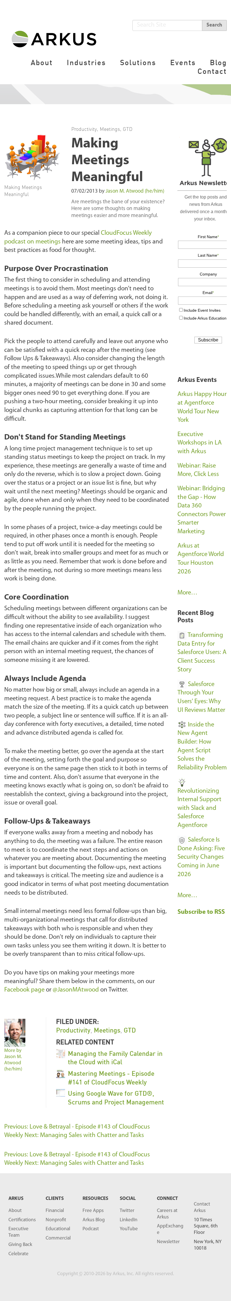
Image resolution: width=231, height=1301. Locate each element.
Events (183, 62)
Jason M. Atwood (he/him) (135, 191)
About (42, 62)
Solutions (138, 62)
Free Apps (93, 1210)
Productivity (84, 129)
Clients (55, 1198)
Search (214, 25)
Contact (212, 71)
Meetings (110, 129)
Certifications (22, 1220)
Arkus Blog (94, 1220)
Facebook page (24, 990)
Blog (218, 62)
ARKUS (15, 1198)
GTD (127, 129)
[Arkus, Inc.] (57, 39)
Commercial (58, 1238)
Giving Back (20, 1244)
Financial (55, 1210)
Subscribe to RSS (201, 912)
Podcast (91, 1229)
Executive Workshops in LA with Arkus (199, 443)
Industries (86, 62)
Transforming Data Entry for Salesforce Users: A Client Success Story (201, 652)
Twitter (127, 1210)
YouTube (129, 1229)
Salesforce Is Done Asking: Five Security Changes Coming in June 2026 (201, 857)
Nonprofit (56, 1220)
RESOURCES (95, 1198)
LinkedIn (128, 1220)
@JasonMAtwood (76, 990)
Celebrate (18, 1254)
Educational (58, 1229)
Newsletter (168, 1242)
